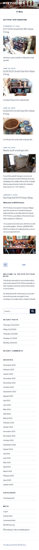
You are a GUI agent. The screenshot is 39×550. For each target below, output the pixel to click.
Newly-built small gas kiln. (16, 150)
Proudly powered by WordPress (14, 545)
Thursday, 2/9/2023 (10, 334)
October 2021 (8, 440)
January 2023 (8, 374)
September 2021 (9, 445)
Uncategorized (8, 498)
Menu (21, 12)
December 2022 (9, 378)
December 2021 (9, 431)
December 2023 (9, 365)
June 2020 (7, 480)
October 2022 (8, 387)
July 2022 (6, 401)
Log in (5, 512)
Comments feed (9, 520)
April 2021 (7, 467)
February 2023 (8, 370)
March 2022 (7, 418)
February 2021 (8, 476)
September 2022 (9, 392)
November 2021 (9, 436)
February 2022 (8, 423)
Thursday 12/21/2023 (11, 325)
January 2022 (8, 427)
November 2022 (9, 383)
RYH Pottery (13, 3)
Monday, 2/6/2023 (10, 343)
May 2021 (7, 463)
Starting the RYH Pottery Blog (18, 197)
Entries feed (7, 516)
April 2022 (7, 414)
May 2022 (7, 409)
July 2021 (6, 454)
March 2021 (7, 471)
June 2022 (7, 405)
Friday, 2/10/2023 (9, 329)
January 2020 (8, 485)
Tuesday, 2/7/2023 (10, 338)
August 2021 (8, 449)
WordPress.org (9, 525)
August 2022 (8, 396)
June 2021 (7, 458)
